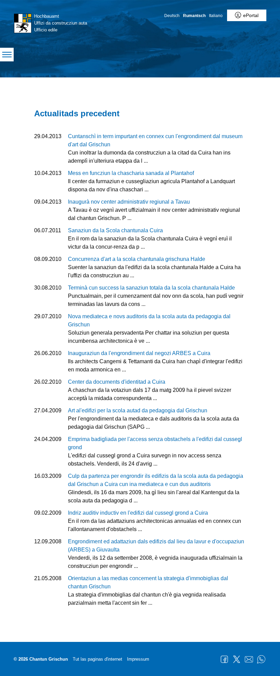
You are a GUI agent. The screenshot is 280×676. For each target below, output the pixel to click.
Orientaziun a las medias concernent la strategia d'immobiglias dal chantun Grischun (148, 582)
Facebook (224, 659)
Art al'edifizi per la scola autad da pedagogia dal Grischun (137, 410)
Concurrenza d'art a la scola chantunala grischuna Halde (136, 259)
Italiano (216, 15)
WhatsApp (261, 659)
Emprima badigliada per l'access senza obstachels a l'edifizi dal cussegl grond (155, 443)
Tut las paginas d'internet (97, 659)
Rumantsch (194, 15)
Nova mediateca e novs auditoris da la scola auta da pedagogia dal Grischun (149, 320)
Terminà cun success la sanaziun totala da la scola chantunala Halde (151, 288)
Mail (249, 659)
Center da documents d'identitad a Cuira (116, 382)
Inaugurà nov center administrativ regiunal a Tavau (129, 202)
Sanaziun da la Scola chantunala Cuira (115, 230)
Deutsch (172, 15)
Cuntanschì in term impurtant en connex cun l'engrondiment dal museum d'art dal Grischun (155, 140)
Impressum (138, 659)
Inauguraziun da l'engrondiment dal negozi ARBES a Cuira (139, 353)
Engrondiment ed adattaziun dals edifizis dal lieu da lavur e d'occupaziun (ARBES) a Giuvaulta (156, 546)
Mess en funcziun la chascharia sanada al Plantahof (131, 173)
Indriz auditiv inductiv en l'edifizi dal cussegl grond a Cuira (138, 513)
